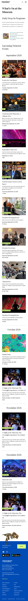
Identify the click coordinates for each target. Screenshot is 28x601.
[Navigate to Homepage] (5, 2)
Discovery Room (13, 32)
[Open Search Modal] (22, 2)
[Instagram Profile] (6, 552)
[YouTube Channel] (3, 552)
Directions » (5, 578)
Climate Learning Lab (14, 35)
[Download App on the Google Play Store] (16, 555)
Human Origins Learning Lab (15, 38)
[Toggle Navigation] (26, 2)
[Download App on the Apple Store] (6, 555)
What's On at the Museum (12, 10)
